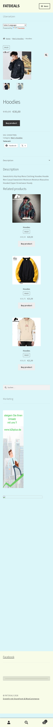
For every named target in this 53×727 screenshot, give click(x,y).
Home (8, 38)
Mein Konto (9, 722)
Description (8, 160)
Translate (21, 28)
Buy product (11, 123)
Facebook (8, 657)
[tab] (26, 160)
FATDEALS (11, 5)
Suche (26, 722)
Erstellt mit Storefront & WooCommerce (21, 698)
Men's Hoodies (18, 38)
